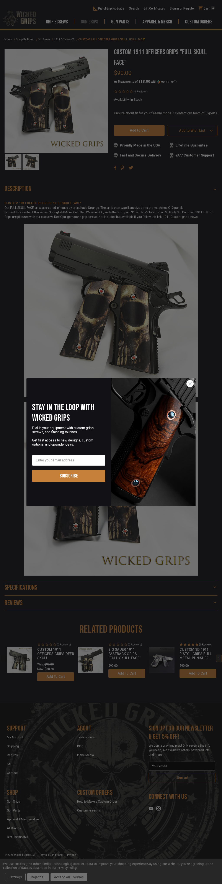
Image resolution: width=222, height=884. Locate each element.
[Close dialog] (190, 383)
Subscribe (69, 476)
